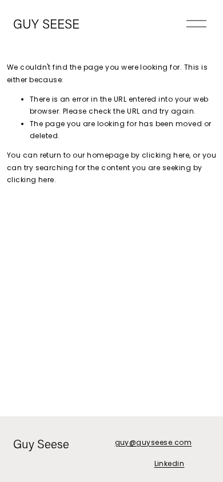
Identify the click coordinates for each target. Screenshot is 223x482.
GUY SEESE (46, 23)
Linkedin (169, 463)
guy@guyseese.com (153, 442)
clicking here (165, 155)
